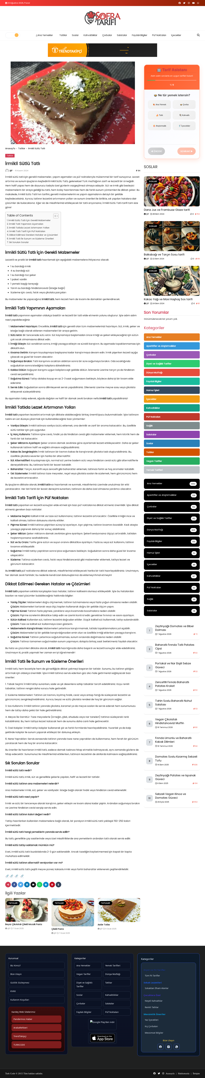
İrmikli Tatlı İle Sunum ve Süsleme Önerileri (31, 238)
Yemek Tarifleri (154, 469)
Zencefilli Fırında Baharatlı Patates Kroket (172, 684)
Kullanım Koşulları (19, 999)
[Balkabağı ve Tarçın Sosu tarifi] (172, 236)
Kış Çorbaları (151, 1026)
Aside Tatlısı (104, 924)
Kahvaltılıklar (90, 35)
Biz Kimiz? (15, 965)
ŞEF (11, 170)
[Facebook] (160, 1047)
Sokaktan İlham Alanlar (157, 988)
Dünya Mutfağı (154, 372)
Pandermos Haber (23, 1019)
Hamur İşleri (152, 390)
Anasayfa (10, 148)
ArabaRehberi (20, 1027)
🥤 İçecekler (184, 126)
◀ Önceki (156, 151)
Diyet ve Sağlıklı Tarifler (158, 363)
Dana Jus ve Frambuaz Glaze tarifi (167, 210)
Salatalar (122, 35)
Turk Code (10, 1073)
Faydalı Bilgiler (139, 35)
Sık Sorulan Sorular (19, 242)
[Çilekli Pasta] (72, 912)
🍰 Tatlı (159, 115)
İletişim (196, 1073)
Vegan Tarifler (154, 461)
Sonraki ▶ (186, 151)
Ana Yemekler (45, 35)
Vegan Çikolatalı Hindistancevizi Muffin (169, 721)
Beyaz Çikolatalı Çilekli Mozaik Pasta (23, 924)
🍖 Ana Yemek (159, 104)
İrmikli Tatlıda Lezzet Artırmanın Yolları (29, 227)
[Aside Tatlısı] (119, 910)
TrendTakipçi (20, 1036)
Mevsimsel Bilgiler (154, 1032)
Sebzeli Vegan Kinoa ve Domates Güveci (170, 796)
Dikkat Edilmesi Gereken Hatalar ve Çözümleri (33, 234)
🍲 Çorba (184, 104)
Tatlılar (63, 35)
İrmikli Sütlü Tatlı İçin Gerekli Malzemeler (29, 220)
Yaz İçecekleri (151, 1019)
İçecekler (176, 35)
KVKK (13, 991)
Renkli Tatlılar (152, 1007)
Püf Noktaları (159, 35)
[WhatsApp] (177, 1047)
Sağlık (149, 425)
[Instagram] (169, 1047)
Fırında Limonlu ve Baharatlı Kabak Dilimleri (173, 740)
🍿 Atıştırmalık (159, 126)
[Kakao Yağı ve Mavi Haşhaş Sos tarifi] (172, 281)
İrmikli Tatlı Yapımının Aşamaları (26, 223)
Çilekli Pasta (57, 928)
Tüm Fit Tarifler (152, 975)
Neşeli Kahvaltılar (154, 1000)
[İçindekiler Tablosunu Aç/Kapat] (54, 216)
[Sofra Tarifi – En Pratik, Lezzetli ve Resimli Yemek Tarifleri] (102, 18)
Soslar (75, 35)
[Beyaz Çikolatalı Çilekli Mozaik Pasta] (26, 910)
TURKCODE (19, 1044)
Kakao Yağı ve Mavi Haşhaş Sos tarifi (168, 299)
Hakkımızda (183, 1073)
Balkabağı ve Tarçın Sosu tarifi (164, 254)
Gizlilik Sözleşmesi (19, 982)
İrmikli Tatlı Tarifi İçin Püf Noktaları (27, 231)
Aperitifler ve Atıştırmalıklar (161, 345)
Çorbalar (107, 35)
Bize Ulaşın (16, 973)
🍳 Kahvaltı (184, 115)
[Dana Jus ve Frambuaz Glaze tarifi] (172, 191)
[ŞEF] (7, 170)
